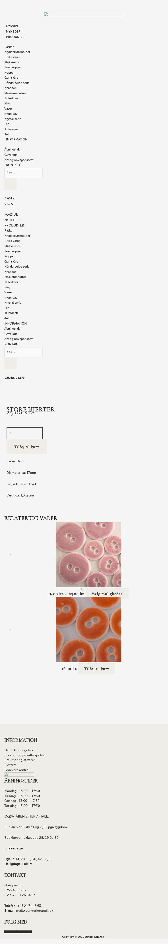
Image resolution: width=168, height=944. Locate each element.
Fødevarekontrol (16, 770)
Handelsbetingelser (18, 750)
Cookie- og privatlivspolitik (25, 755)
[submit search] (10, 181)
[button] (14, 225)
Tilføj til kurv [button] (96, 668)
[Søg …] (23, 172)
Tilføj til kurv (26, 446)
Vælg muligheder (107, 593)
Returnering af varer (19, 760)
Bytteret (10, 765)
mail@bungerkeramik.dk (34, 911)
